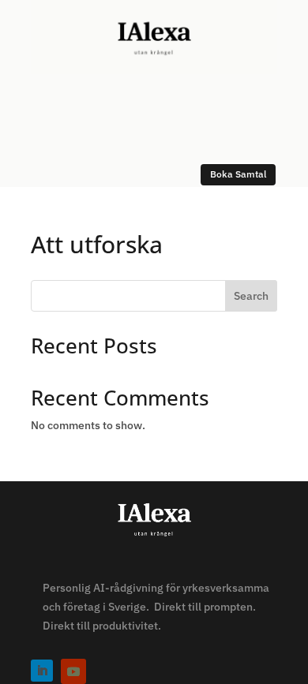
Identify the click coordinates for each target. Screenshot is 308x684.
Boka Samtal (238, 174)
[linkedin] (42, 671)
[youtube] (73, 671)
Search (251, 296)
